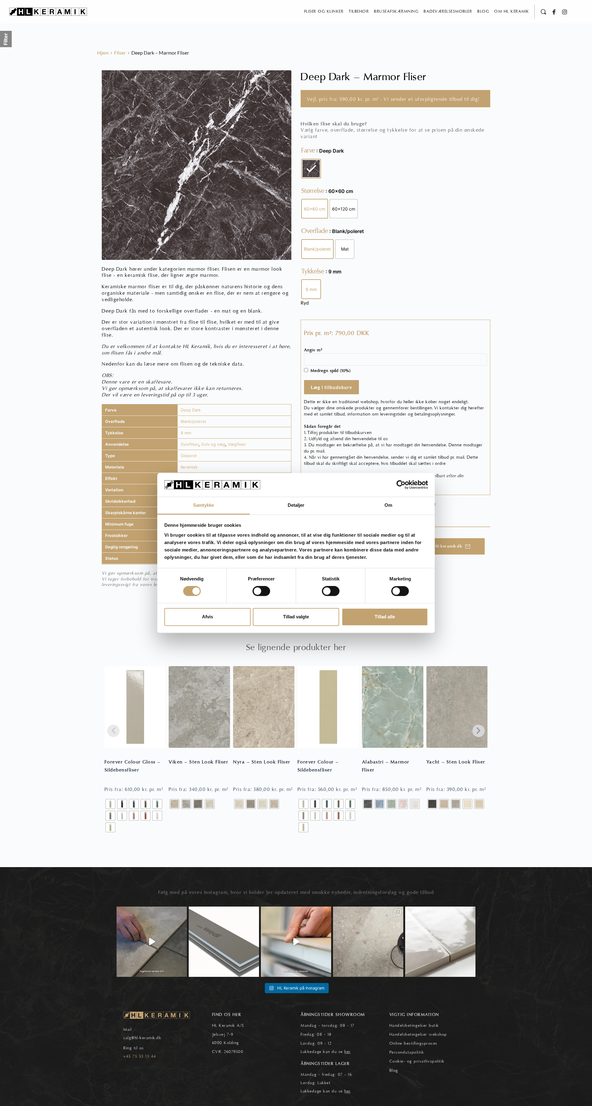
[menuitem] (324, 12)
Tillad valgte (296, 616)
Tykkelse (312, 271)
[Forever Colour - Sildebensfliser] (328, 707)
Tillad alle (385, 616)
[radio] (311, 168)
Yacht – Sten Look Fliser (455, 762)
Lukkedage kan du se (326, 1051)
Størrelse (312, 190)
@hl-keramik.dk (146, 1037)
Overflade (314, 231)
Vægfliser (237, 444)
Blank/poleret (193, 421)
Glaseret (189, 455)
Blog (393, 1070)
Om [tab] (388, 505)
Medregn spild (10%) (330, 371)
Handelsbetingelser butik (414, 1025)
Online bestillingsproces (413, 1043)
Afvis (207, 616)
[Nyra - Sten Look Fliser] (263, 707)
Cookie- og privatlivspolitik (417, 1061)
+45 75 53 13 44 (139, 1056)
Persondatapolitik (406, 1052)
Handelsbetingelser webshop (418, 1034)
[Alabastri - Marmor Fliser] (392, 707)
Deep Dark (191, 410)
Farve (308, 150)
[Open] (152, 942)
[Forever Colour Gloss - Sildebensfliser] (135, 707)
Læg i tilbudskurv (331, 387)
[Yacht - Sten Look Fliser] (457, 707)
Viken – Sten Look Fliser (198, 762)
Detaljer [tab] (296, 505)
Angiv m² (313, 350)
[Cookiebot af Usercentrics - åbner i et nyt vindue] (401, 485)
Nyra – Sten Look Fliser (261, 762)
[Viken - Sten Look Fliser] (199, 707)
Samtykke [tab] (203, 505)
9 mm (186, 432)
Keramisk (189, 467)
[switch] (261, 591)
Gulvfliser (190, 444)
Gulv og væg (213, 444)
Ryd (305, 302)
